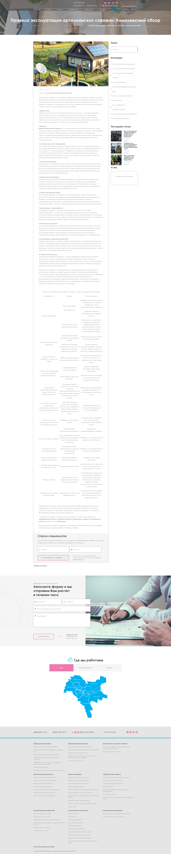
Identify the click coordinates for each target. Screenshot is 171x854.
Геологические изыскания (78, 810)
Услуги (60, 9)
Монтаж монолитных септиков (42, 783)
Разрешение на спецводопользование (45, 754)
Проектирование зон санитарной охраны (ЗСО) (83, 750)
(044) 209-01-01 (78, 6)
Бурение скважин (75, 774)
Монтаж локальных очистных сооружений (46, 789)
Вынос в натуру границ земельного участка (116, 813)
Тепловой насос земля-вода (42, 813)
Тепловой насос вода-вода (41, 816)
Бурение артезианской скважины (50, 128)
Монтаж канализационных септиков (44, 780)
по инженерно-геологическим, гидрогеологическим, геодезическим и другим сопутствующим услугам (70, 519)
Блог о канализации (119, 82)
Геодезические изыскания (113, 810)
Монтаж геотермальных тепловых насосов (46, 819)
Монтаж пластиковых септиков (43, 786)
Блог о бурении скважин (121, 118)
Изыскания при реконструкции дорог (80, 832)
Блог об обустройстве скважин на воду (59, 93)
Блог (113, 9)
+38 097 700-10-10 (71, 638)
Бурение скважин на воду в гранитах (80, 792)
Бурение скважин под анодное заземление (82, 803)
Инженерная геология (75, 825)
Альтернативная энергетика (44, 810)
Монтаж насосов (108, 786)
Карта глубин (72, 806)
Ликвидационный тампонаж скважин (80, 746)
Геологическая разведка (76, 822)
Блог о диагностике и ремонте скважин (123, 75)
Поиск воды (71, 816)
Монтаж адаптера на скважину (113, 783)
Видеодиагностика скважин (111, 751)
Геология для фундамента (76, 829)
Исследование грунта (75, 819)
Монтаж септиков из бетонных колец (44, 777)
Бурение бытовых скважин (76, 786)
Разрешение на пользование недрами (45, 746)
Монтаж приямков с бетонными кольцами (116, 777)
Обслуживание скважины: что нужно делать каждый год (129, 157)
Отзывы (103, 9)
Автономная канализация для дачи (44, 792)
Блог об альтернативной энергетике (125, 114)
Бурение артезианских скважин (78, 783)
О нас (48, 9)
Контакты (125, 9)
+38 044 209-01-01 (71, 636)
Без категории (117, 100)
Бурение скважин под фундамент (79, 800)
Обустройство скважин (112, 774)
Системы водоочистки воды (43, 847)
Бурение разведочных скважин (78, 777)
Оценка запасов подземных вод (78, 753)
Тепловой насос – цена (40, 830)
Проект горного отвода (40, 767)
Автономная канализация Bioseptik (44, 795)
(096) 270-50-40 (113, 6)
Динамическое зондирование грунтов (80, 838)
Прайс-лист (89, 9)
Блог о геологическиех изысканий (124, 68)
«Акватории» (61, 521)
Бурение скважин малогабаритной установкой (83, 789)
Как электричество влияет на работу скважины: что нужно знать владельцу (130, 133)
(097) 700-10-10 (92, 6)
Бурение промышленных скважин (79, 780)
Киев (61, 667)
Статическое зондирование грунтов (79, 835)
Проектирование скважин (78, 744)
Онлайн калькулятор (129, 6)
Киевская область (85, 667)
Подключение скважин (110, 794)
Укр (132, 9)
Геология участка (73, 813)
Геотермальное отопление (41, 827)
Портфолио (73, 9)
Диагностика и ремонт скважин (115, 744)
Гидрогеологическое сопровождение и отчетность (49, 770)
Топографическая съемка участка (114, 816)
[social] (101, 6)
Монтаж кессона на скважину (112, 780)
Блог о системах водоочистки (123, 96)
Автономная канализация (43, 774)
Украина (109, 667)
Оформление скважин (42, 744)
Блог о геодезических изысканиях (124, 64)
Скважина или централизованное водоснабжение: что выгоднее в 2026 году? (130, 145)
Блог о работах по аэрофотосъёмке (119, 107)
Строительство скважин (75, 760)
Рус (135, 9)
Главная (36, 9)
